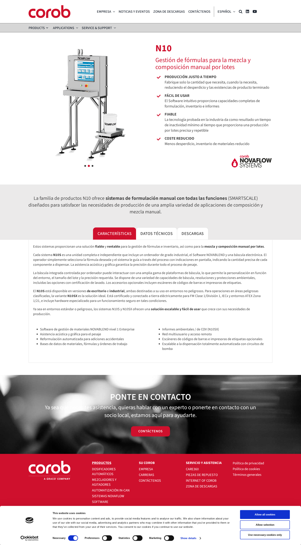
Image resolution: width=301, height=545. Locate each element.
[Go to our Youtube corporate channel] (255, 11)
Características (115, 234)
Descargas (193, 234)
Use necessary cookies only (265, 534)
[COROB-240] (49, 7)
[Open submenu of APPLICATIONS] (76, 27)
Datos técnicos (156, 234)
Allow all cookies (265, 514)
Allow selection (265, 524)
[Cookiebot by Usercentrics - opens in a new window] (29, 538)
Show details (188, 538)
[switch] (107, 538)
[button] (240, 11)
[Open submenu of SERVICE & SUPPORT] (114, 27)
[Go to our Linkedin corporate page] (247, 11)
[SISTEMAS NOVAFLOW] (213, 163)
